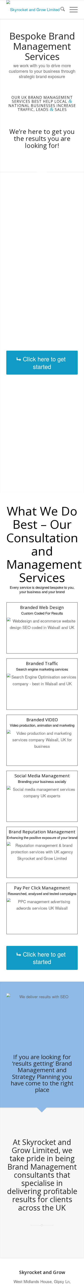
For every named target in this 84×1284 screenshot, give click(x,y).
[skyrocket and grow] (34, 9)
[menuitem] (60, 9)
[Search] (60, 9)
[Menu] (71, 9)
